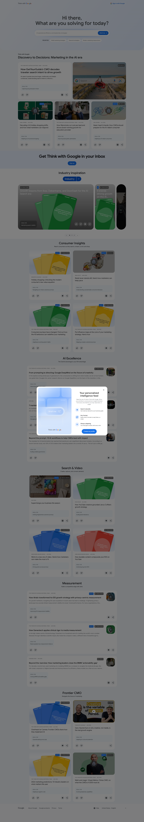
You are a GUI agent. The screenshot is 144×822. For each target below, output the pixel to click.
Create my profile (89, 431)
